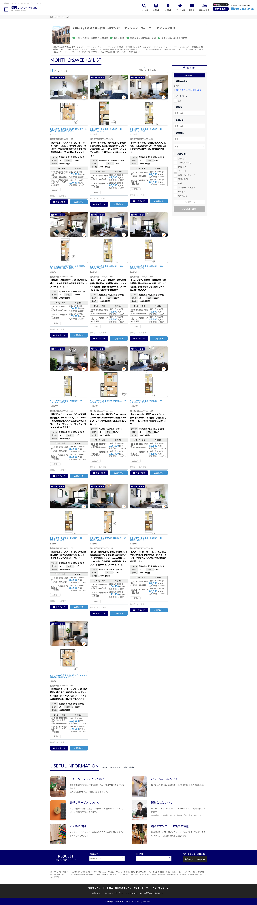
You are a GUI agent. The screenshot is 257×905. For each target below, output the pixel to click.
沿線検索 (156, 10)
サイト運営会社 (146, 893)
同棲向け (182, 166)
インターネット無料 (186, 187)
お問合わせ (60, 201)
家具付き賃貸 (204, 10)
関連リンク (97, 893)
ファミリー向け (184, 162)
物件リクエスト (221, 8)
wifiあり (181, 191)
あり (180, 100)
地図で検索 (190, 67)
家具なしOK (183, 179)
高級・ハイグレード (186, 175)
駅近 (180, 183)
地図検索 (168, 10)
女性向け (182, 158)
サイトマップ (110, 893)
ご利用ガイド (192, 10)
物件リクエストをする (195, 859)
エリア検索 (144, 10)
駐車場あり (183, 195)
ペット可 (182, 170)
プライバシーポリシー (127, 893)
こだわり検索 (180, 10)
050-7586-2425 (244, 9)
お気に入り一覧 (221, 5)
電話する (80, 201)
